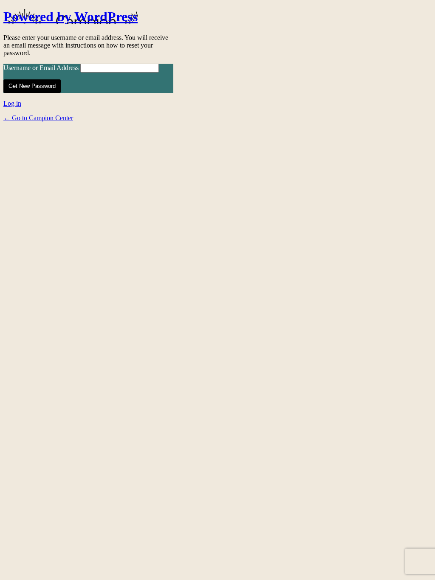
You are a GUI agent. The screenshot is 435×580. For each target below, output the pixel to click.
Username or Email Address (41, 67)
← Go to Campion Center (38, 117)
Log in (12, 103)
